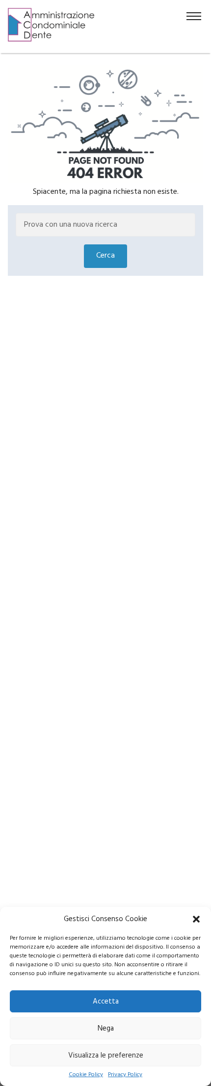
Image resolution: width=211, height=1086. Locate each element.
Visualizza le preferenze (105, 1055)
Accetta (106, 1001)
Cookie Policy (86, 1075)
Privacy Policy (125, 1075)
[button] (196, 919)
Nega (106, 1028)
